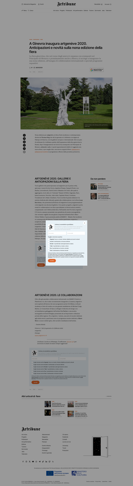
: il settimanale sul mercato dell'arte (60, 241)
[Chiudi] (84, 223)
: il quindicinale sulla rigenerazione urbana (61, 243)
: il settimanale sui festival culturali (59, 250)
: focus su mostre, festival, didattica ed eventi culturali (65, 239)
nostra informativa (69, 254)
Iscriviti (52, 260)
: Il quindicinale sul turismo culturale (59, 248)
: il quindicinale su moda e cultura (59, 246)
